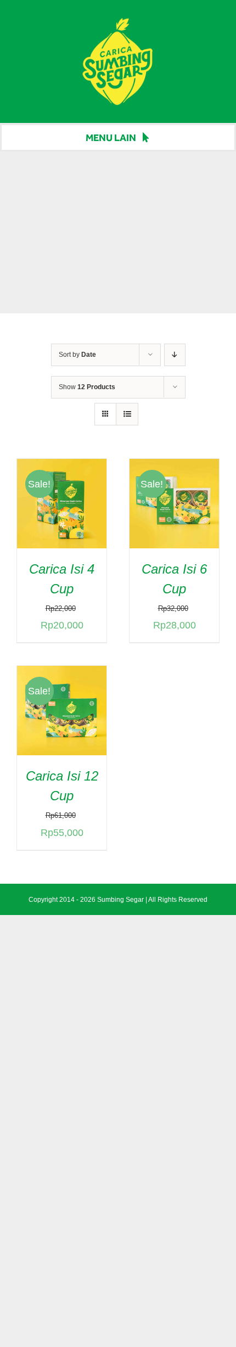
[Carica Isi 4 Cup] (61, 467)
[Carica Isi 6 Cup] (174, 467)
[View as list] (127, 414)
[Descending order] (175, 355)
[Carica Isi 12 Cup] (61, 674)
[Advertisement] (118, 232)
